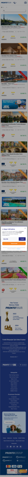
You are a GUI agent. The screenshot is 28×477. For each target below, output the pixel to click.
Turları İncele (14, 243)
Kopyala (22, 239)
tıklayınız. (19, 248)
